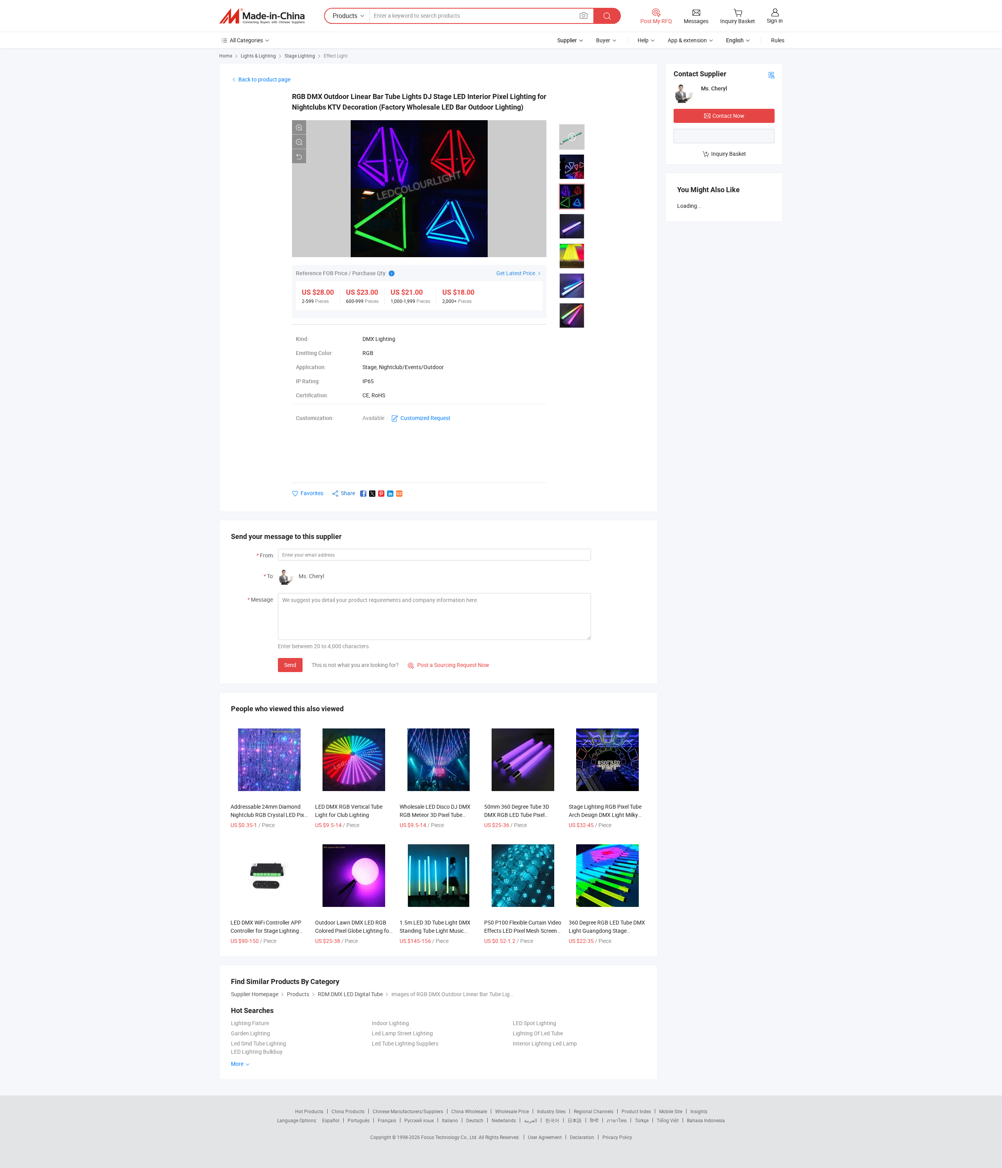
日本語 (575, 1120)
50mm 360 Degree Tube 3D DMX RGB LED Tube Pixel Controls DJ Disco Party (516, 815)
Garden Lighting (250, 1033)
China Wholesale (469, 1111)
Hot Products (309, 1111)
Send (290, 665)
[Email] (399, 493)
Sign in (775, 20)
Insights (698, 1111)
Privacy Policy (617, 1137)
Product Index (636, 1111)
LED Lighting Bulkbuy (257, 1051)
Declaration (582, 1137)
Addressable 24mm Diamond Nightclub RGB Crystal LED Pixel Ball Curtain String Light (269, 815)
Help (643, 40)
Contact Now (728, 115)
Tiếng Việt (668, 1120)
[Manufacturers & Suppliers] (262, 16)
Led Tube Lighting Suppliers (405, 1043)
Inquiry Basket (728, 153)
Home (225, 55)
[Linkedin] (390, 493)
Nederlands (504, 1120)
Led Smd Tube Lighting (258, 1043)
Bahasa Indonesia (706, 1120)
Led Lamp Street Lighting (402, 1033)
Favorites (312, 493)
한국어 (552, 1120)
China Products (348, 1111)
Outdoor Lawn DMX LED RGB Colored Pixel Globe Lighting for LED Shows (353, 931)
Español (330, 1120)
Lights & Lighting (258, 55)
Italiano (450, 1120)
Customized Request (425, 418)
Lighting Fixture (250, 1023)
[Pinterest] (381, 493)
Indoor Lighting (390, 1023)
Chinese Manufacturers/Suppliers (408, 1111)
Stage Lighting (300, 55)
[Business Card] (771, 74)
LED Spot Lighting (534, 1023)
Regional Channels (593, 1111)
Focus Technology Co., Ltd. (450, 1137)
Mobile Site (670, 1111)
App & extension (687, 40)
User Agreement (545, 1137)
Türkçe (642, 1120)
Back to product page (264, 79)
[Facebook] (363, 493)
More (238, 1063)
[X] (372, 493)
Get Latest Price (516, 273)
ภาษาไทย (617, 1120)
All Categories (246, 40)
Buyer (603, 40)
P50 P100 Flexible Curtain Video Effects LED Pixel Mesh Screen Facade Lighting (522, 931)
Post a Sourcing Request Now (448, 665)
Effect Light (336, 55)
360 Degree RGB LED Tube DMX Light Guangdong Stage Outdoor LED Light (607, 931)
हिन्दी (594, 1120)
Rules (777, 40)
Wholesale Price (512, 1111)
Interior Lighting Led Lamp (545, 1043)
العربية (530, 1120)
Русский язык (419, 1120)
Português (358, 1120)
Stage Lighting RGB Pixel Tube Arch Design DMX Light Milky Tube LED (605, 815)
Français (387, 1120)
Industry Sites (551, 1111)
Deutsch (474, 1120)
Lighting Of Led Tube (538, 1033)
